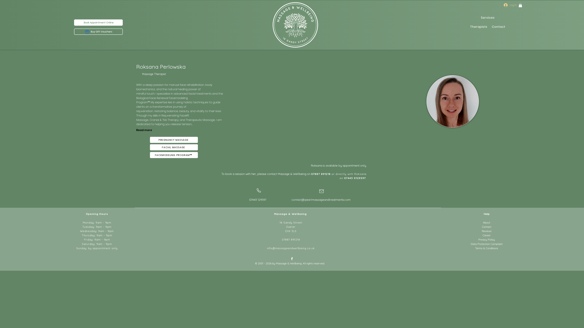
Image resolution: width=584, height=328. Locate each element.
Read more (144, 130)
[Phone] (259, 191)
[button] (520, 5)
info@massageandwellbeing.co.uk (291, 248)
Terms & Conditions (486, 248)
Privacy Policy (486, 239)
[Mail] (321, 191)
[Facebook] (292, 259)
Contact (486, 226)
